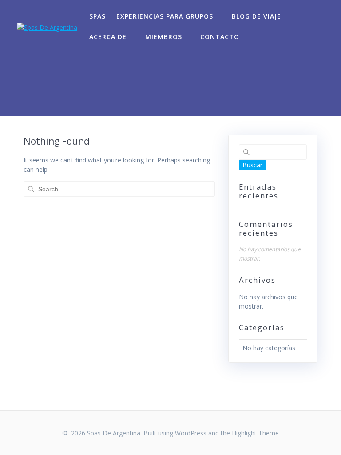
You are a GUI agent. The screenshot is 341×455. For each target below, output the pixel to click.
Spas (97, 16)
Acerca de (108, 36)
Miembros (163, 36)
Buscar (252, 165)
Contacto (219, 36)
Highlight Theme (255, 433)
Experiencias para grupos (164, 16)
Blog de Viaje (256, 16)
